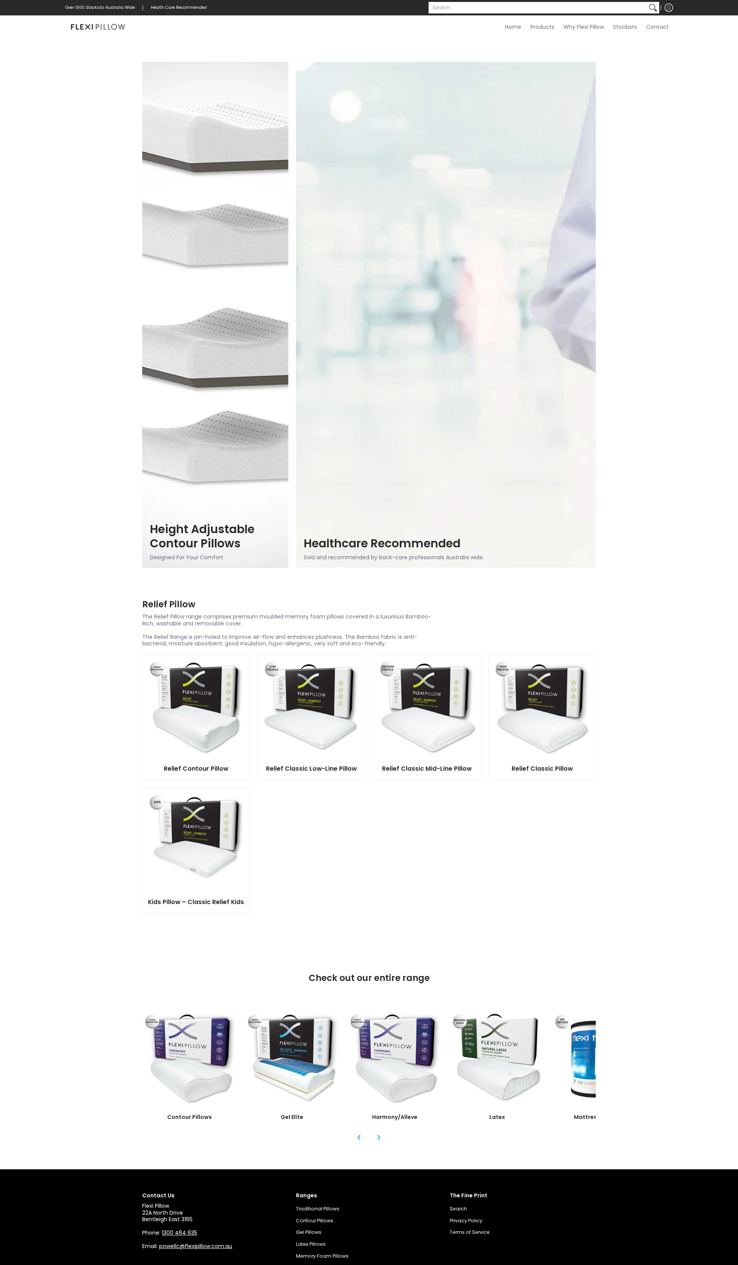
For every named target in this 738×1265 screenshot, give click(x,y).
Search (458, 1208)
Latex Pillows (311, 1244)
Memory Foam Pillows (322, 1256)
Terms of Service (470, 1232)
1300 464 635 (179, 1233)
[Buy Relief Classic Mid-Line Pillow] (426, 708)
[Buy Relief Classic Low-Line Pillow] (311, 708)
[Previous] (359, 1137)
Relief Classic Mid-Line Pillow (427, 768)
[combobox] (538, 7)
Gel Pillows (308, 1232)
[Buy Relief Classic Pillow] (542, 708)
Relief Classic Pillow (542, 768)
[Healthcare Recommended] (446, 315)
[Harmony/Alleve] (394, 1058)
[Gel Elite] (292, 1058)
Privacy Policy (466, 1220)
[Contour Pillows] (189, 1058)
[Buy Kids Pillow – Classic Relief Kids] (196, 841)
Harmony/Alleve (394, 1117)
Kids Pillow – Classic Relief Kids (196, 902)
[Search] (653, 7)
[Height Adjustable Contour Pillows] (215, 315)
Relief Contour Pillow (196, 768)
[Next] (378, 1137)
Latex (497, 1117)
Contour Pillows (189, 1117)
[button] (668, 7)
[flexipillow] (98, 27)
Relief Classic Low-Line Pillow (311, 768)
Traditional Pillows (317, 1208)
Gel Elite (292, 1117)
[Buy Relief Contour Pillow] (196, 708)
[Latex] (497, 1058)
